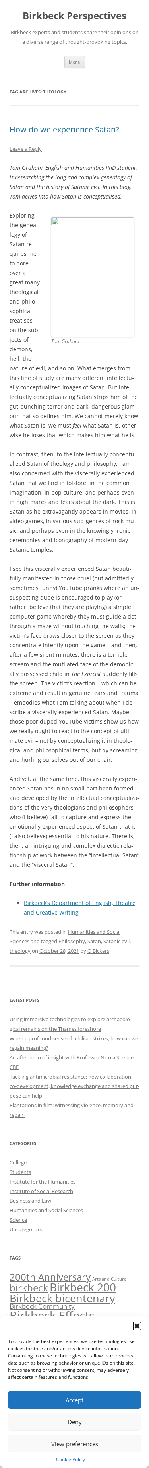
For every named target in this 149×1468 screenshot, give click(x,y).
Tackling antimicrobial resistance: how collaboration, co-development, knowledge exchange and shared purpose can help (74, 1086)
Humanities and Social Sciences (46, 1210)
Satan (94, 941)
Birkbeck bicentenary (62, 1298)
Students (20, 1172)
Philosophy (71, 941)
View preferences (74, 1444)
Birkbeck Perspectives (74, 16)
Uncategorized (27, 1229)
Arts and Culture (109, 1279)
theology (20, 950)
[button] (137, 1326)
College (18, 1162)
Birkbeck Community (42, 1306)
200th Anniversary (50, 1276)
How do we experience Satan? (64, 129)
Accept (74, 1400)
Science (18, 1219)
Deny (75, 1422)
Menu (75, 62)
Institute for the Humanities (42, 1181)
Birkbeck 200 (83, 1287)
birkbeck (29, 1287)
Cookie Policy (70, 1459)
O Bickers (98, 950)
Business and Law (30, 1200)
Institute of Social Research (41, 1191)
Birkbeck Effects (52, 1316)
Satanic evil (116, 941)
